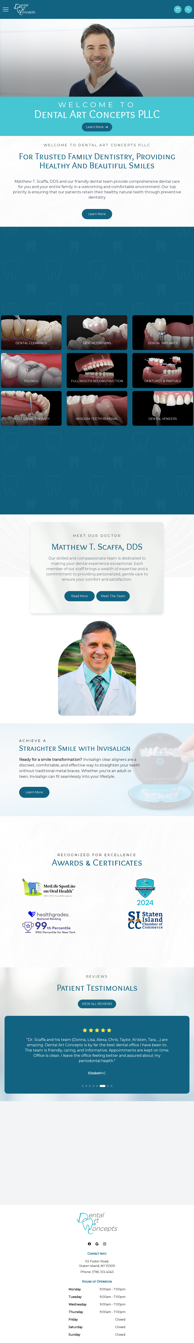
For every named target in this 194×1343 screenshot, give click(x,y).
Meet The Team (113, 596)
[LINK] (5, 317)
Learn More (95, 127)
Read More (79, 596)
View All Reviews (97, 1004)
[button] (5, 9)
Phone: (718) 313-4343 (97, 1272)
